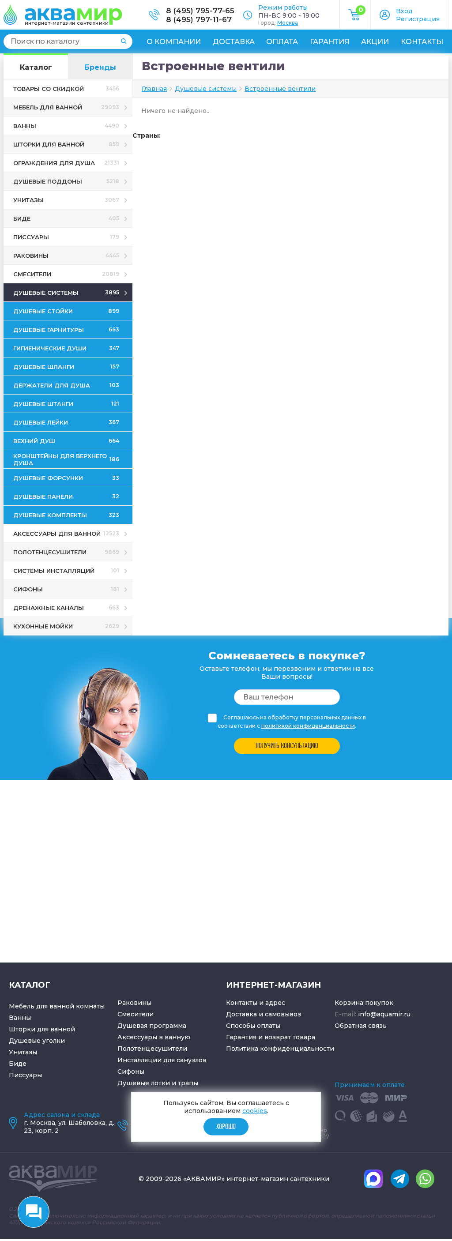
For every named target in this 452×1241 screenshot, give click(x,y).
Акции (375, 42)
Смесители (135, 1014)
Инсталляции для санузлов (162, 1060)
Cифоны (130, 1072)
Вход (404, 11)
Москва (287, 22)
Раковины (134, 1003)
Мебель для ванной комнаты (57, 1006)
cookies (254, 1110)
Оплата (282, 42)
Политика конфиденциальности (280, 1049)
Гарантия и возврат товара (270, 1037)
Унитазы (23, 1052)
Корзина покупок (364, 1003)
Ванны (20, 1018)
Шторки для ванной (42, 1029)
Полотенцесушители (152, 1049)
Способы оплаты (253, 1026)
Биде (17, 1064)
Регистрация (418, 19)
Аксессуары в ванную (153, 1037)
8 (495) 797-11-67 (199, 19)
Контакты (422, 42)
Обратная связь (361, 1026)
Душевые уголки (37, 1041)
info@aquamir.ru (384, 1014)
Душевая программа (151, 1026)
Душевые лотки (143, 1083)
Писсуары (25, 1075)
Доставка (234, 42)
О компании (174, 42)
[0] (355, 18)
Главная (154, 89)
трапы (188, 1083)
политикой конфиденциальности (308, 725)
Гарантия (330, 42)
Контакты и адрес (255, 1003)
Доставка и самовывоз (263, 1014)
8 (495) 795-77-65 (200, 10)
